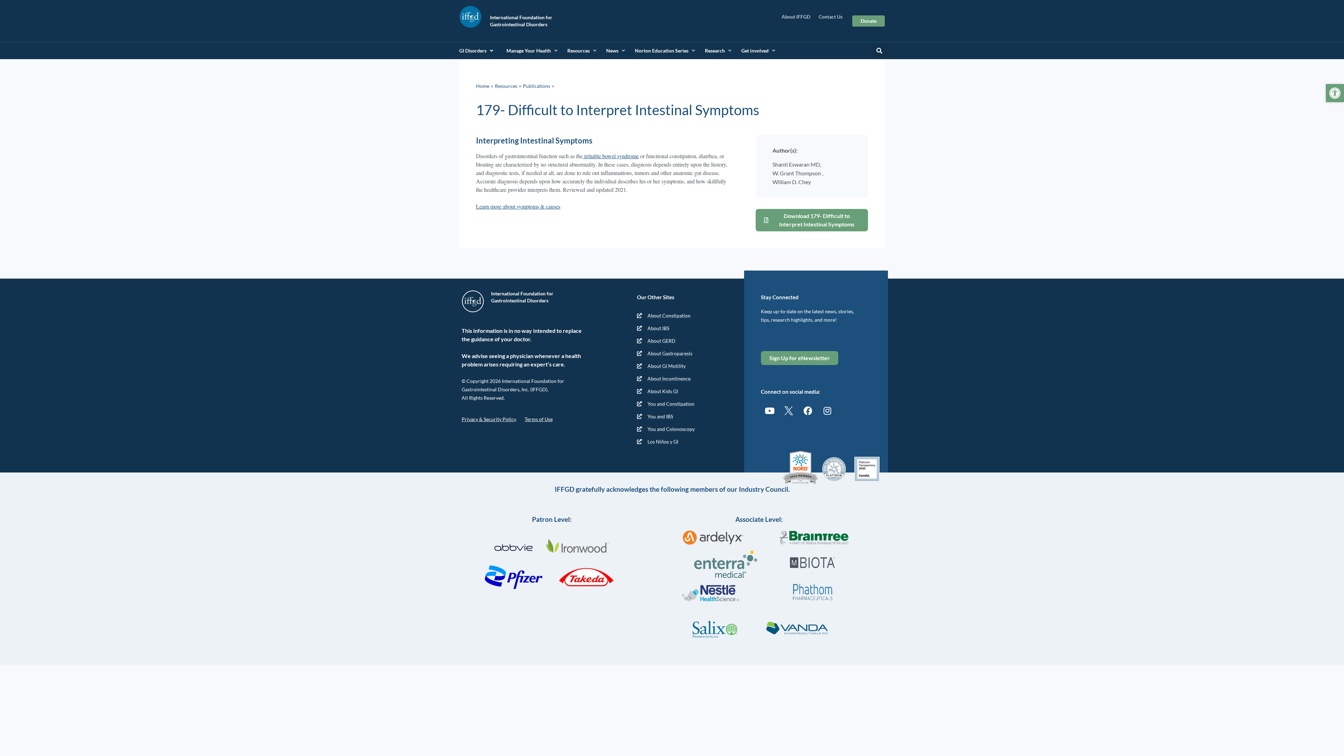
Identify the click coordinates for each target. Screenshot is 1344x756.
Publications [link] (536, 86)
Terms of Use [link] (539, 419)
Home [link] (482, 86)
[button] (879, 50)
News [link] (612, 51)
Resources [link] (578, 51)
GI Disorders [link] (472, 51)
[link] (1335, 93)
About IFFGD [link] (796, 17)
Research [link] (715, 51)
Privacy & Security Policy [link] (489, 419)
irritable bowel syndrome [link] (611, 156)
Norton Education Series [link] (661, 51)
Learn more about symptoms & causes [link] (518, 206)
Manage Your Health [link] (528, 51)
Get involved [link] (755, 51)
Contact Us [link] (830, 17)
